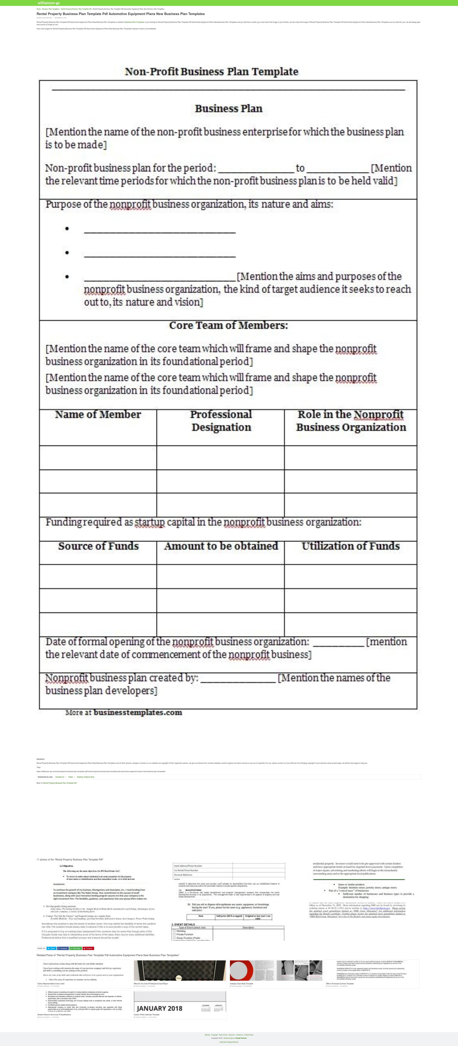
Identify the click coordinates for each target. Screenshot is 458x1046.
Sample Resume (241, 1038)
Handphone (59, 777)
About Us (232, 1035)
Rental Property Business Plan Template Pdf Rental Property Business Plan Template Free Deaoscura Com (229, 878)
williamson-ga (49, 3)
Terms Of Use (223, 1035)
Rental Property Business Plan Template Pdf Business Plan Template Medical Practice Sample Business (358, 918)
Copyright (214, 1035)
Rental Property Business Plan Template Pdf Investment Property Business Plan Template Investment (100, 898)
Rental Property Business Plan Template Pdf (60, 783)
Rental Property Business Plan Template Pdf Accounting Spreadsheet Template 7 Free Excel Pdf (229, 918)
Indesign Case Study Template (241, 983)
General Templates (44, 986)
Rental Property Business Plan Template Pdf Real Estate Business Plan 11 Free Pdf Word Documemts (100, 878)
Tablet (70, 777)
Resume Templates (44, 1017)
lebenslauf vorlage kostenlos (229, 1042)
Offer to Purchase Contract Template (340, 983)
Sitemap (207, 1035)
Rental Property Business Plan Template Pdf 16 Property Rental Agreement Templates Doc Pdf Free (100, 939)
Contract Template (333, 986)
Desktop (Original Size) (85, 777)
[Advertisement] (229, 48)
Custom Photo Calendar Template (146, 1014)
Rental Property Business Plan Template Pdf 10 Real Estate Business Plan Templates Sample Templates (358, 898)
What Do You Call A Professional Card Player (151, 983)
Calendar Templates (141, 1017)
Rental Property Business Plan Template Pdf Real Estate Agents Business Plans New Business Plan (100, 918)
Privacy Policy (248, 1035)
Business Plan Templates (44, 18)
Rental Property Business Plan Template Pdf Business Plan (358, 878)
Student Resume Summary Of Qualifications (54, 1014)
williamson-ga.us (229, 1038)
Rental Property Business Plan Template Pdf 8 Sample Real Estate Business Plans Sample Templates (229, 898)
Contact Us (239, 1035)
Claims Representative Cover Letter (51, 983)
